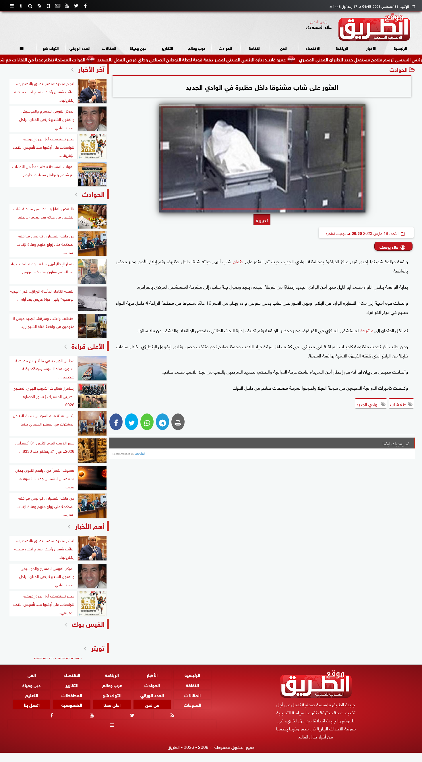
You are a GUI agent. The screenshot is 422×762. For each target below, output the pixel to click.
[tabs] (11, 5)
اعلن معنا (112, 705)
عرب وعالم (196, 47)
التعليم (31, 695)
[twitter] (76, 5)
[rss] (39, 5)
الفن (283, 47)
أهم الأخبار (89, 525)
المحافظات (71, 695)
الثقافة (254, 47)
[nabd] (48, 5)
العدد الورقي (79, 47)
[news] (57, 5)
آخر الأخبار (91, 68)
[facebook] (85, 5)
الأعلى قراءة (87, 345)
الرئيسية (400, 47)
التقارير (167, 47)
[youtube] (66, 5)
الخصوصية (71, 705)
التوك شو (51, 47)
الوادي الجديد (368, 404)
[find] (30, 5)
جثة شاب (399, 404)
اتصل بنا (32, 705)
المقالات (109, 47)
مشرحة (367, 330)
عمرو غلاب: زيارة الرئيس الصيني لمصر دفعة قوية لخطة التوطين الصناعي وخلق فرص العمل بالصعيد (220, 59)
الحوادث (225, 47)
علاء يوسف (389, 246)
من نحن (152, 705)
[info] (21, 5)
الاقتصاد (313, 47)
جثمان (238, 261)
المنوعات (192, 705)
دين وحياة (138, 47)
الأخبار (371, 47)
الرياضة (342, 47)
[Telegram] (162, 421)
